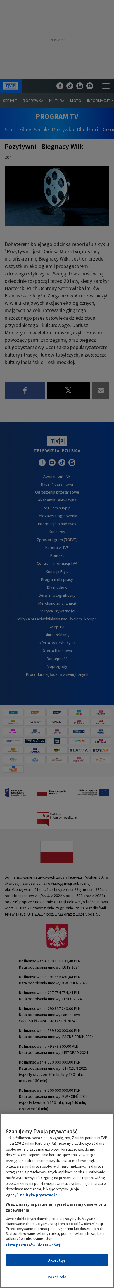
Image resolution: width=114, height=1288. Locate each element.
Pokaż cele (57, 1277)
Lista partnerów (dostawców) (33, 1245)
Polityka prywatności (39, 1194)
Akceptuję (56, 1260)
